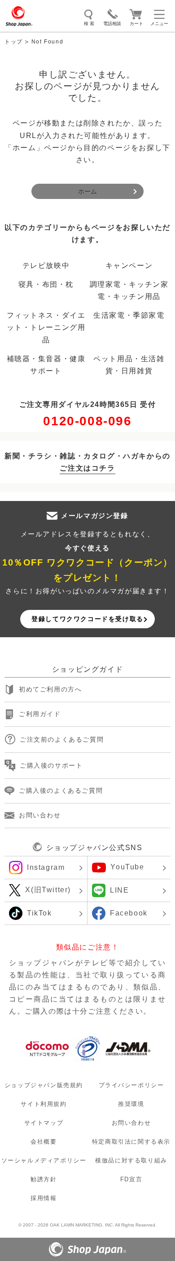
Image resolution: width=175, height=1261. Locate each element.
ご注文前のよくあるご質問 (62, 739)
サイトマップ (44, 1122)
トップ (13, 42)
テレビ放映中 (46, 265)
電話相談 (112, 23)
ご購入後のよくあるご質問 (61, 790)
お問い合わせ (40, 815)
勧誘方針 (44, 1179)
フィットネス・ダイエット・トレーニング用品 (46, 327)
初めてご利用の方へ (50, 689)
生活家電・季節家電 (128, 315)
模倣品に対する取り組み (131, 1160)
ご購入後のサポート (51, 765)
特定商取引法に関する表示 (131, 1141)
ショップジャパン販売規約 (43, 1085)
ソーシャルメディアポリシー (44, 1160)
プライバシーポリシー (131, 1085)
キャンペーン (129, 265)
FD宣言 (131, 1179)
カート (136, 23)
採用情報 (44, 1198)
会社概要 (44, 1141)
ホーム (87, 191)
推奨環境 (131, 1104)
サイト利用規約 (43, 1104)
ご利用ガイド (40, 714)
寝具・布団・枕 (46, 284)
